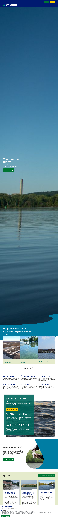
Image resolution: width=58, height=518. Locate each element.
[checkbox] (1, 510)
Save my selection (5, 516)
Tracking (4, 510)
